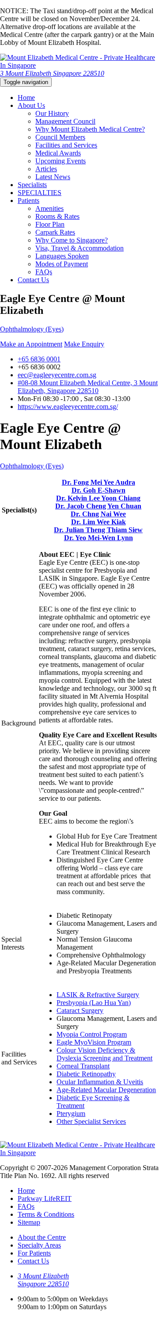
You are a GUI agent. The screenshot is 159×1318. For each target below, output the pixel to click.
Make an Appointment (31, 344)
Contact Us (33, 279)
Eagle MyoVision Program (94, 1042)
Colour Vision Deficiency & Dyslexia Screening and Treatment (104, 1054)
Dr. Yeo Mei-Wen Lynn (98, 537)
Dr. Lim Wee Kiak (98, 522)
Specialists (32, 184)
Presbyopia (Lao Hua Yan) (94, 1002)
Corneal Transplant (83, 1066)
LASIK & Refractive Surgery (98, 994)
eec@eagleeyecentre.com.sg (57, 375)
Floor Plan (49, 224)
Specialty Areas (39, 1245)
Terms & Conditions (46, 1214)
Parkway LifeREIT (45, 1198)
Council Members (60, 137)
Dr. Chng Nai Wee (98, 514)
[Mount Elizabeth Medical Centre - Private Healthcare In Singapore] (79, 65)
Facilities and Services (66, 145)
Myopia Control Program (92, 1034)
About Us (31, 105)
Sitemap (29, 1222)
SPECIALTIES (39, 192)
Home (26, 97)
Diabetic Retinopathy (86, 1074)
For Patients (34, 1253)
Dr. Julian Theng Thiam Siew (98, 530)
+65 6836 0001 (39, 359)
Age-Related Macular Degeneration (106, 1089)
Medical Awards (58, 153)
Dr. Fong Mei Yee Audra (98, 482)
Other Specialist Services (91, 1121)
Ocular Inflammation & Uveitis (100, 1082)
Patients (28, 200)
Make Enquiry (84, 344)
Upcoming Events (60, 161)
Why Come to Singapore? (71, 240)
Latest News (52, 176)
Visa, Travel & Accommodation (79, 248)
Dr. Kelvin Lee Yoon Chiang (98, 498)
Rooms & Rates (57, 216)
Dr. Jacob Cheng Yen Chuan (98, 506)
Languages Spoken (62, 256)
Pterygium (71, 1113)
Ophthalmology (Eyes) (32, 329)
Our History (52, 113)
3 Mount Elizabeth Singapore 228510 (52, 73)
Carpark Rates (55, 232)
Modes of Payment (61, 264)
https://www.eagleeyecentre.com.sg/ (68, 406)
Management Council (65, 121)
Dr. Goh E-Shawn (98, 490)
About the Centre (42, 1237)
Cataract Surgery (80, 1010)
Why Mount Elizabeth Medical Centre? (90, 129)
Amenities (49, 208)
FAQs (43, 272)
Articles (46, 169)
